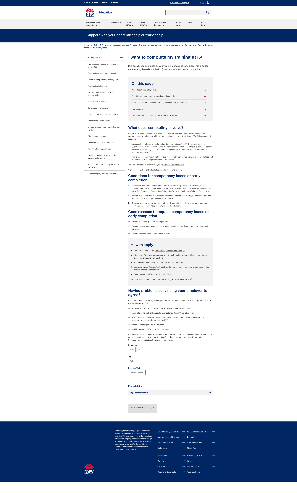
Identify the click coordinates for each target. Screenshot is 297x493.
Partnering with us (195, 455)
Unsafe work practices (97, 101)
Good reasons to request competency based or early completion (159, 103)
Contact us (191, 437)
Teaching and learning (160, 23)
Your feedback (193, 472)
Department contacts (166, 472)
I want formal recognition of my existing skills (101, 93)
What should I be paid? (97, 136)
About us (178, 23)
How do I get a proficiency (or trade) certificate (103, 166)
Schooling (114, 22)
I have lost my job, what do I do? (101, 143)
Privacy (190, 461)
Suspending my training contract (102, 174)
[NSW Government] (89, 469)
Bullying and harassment (98, 108)
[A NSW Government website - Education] (101, 3)
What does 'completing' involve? (145, 90)
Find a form (192, 448)
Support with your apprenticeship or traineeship (125, 35)
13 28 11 (187, 279)
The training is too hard (97, 86)
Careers (160, 461)
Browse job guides (165, 442)
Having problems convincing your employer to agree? (155, 115)
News (190, 22)
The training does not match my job (103, 73)
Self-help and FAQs (192, 45)
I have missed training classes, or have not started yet (104, 65)
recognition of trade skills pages (150, 170)
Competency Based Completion (170, 251)
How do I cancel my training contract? (104, 114)
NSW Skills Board (195, 442)
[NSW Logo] (90, 12)
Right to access (193, 466)
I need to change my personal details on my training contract (103, 156)
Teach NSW (142, 23)
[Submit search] (207, 12)
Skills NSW (128, 23)
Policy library (204, 23)
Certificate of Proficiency (173, 165)
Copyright (161, 466)
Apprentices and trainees (118, 45)
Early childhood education (93, 23)
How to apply (137, 109)
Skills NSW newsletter (199, 431)
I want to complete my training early (103, 80)
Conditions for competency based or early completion (155, 96)
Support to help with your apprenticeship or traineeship (157, 45)
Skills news (162, 448)
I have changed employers (99, 120)
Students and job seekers (168, 431)
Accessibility (163, 455)
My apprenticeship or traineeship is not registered (104, 128)
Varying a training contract (99, 149)
